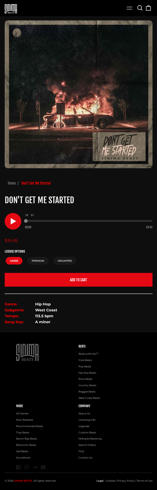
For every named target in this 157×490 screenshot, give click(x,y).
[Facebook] (18, 467)
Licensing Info (87, 419)
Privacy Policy (126, 480)
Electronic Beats (26, 444)
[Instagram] (26, 467)
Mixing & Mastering (90, 438)
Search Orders (87, 444)
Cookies (110, 480)
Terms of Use (145, 480)
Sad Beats (22, 451)
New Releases (24, 419)
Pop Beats (84, 366)
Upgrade (83, 426)
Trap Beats (22, 432)
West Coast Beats (89, 397)
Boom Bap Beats (26, 438)
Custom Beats (87, 432)
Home (12, 183)
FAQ (81, 451)
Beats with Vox (88, 353)
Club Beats (85, 360)
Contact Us (85, 457)
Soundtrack (23, 457)
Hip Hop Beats (87, 372)
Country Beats (87, 385)
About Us (84, 413)
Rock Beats (85, 378)
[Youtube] (43, 467)
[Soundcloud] (35, 467)
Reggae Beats (86, 391)
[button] (140, 8)
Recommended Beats (29, 426)
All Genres (22, 413)
